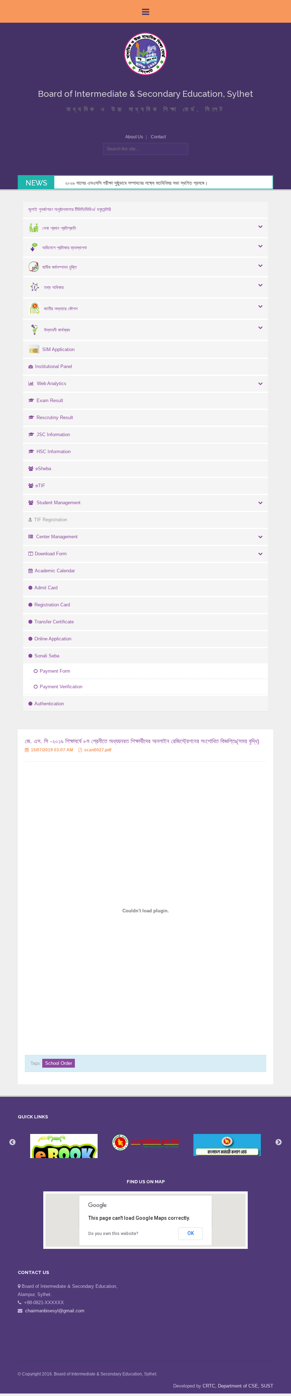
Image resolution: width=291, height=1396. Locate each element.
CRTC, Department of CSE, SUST (238, 1386)
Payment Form (55, 671)
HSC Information (54, 451)
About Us (134, 136)
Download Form (51, 553)
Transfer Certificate (54, 621)
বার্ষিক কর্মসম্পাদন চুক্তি (59, 267)
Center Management (57, 536)
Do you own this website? (113, 1233)
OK (190, 1233)
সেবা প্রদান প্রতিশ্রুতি (59, 228)
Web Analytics (51, 383)
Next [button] (278, 1142)
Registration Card (52, 604)
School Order (58, 1063)
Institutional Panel (53, 366)
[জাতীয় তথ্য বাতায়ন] (145, 1142)
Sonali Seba (46, 655)
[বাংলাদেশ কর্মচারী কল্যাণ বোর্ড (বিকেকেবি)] (227, 1145)
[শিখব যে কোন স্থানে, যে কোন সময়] (64, 1153)
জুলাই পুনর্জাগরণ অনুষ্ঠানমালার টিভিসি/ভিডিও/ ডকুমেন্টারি (69, 209)
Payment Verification (61, 686)
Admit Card (45, 587)
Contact (158, 136)
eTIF (40, 485)
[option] (64, 1153)
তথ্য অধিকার (54, 287)
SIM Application (58, 349)
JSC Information (53, 434)
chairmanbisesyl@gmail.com (54, 1310)
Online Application (52, 638)
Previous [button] (12, 1142)
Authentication (49, 703)
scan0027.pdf (97, 749)
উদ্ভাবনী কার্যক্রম (57, 330)
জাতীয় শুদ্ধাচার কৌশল (61, 308)
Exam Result (50, 400)
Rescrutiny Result (55, 417)
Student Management (59, 502)
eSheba (43, 468)
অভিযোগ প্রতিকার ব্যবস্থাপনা (64, 247)
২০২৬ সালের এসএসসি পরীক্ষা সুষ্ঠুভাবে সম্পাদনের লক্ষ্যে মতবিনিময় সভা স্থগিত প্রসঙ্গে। (136, 183)
